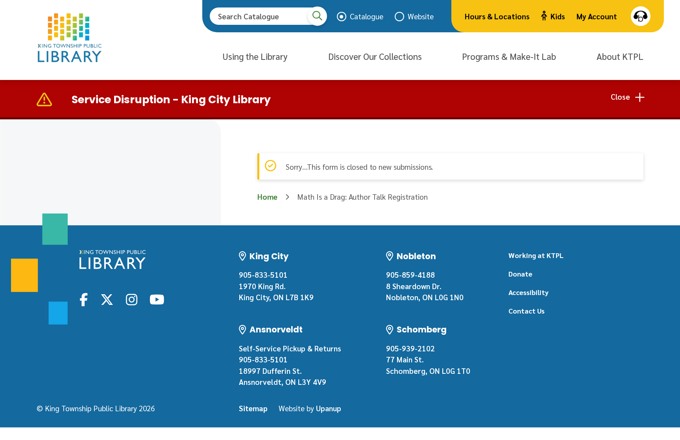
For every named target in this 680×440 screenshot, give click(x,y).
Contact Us (526, 310)
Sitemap (253, 408)
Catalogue (366, 16)
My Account (597, 16)
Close (620, 96)
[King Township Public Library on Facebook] (83, 299)
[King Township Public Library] (112, 259)
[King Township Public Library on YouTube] (157, 299)
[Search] (317, 16)
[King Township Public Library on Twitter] (107, 299)
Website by (310, 408)
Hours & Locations (497, 16)
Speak (640, 16)
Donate (520, 273)
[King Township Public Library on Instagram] (131, 299)
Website (421, 16)
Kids (558, 16)
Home (267, 196)
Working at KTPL (536, 255)
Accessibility (528, 292)
